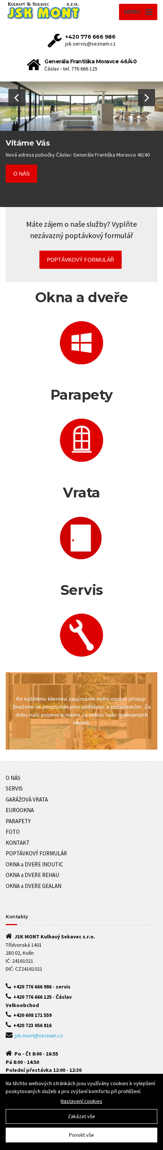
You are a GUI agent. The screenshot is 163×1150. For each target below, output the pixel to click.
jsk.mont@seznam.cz (39, 1035)
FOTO (13, 831)
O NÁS (21, 174)
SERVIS (14, 788)
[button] (16, 97)
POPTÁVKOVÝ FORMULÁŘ (80, 260)
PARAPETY (18, 821)
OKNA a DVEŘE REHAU (32, 875)
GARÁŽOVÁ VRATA (27, 799)
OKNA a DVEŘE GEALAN (33, 886)
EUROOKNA (20, 810)
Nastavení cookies (81, 1101)
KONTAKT (18, 842)
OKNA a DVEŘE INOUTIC (34, 864)
